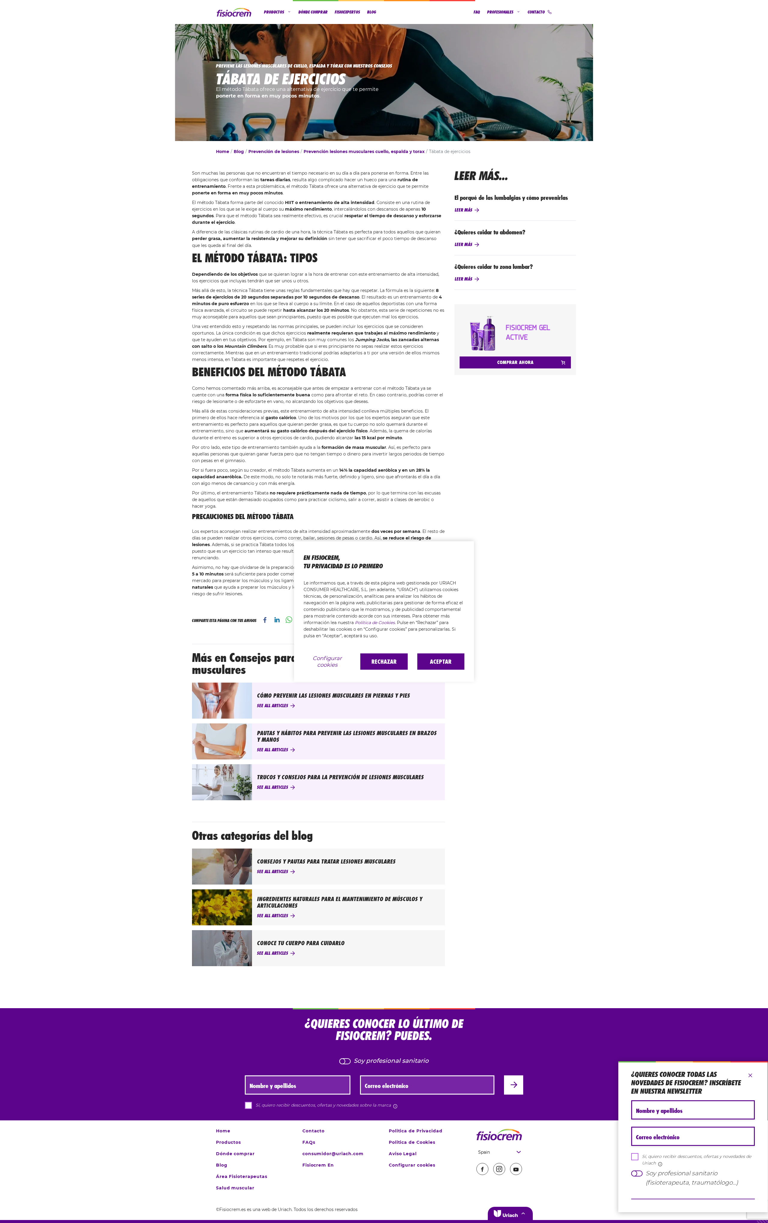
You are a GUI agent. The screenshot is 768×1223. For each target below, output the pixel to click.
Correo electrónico (658, 1137)
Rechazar (384, 661)
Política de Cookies (375, 622)
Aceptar (441, 661)
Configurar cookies (327, 661)
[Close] (750, 1075)
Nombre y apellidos (659, 1110)
